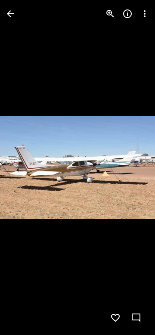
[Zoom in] (110, 13)
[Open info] (127, 13)
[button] (24, 167)
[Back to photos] (10, 13)
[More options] (144, 13)
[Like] (115, 318)
